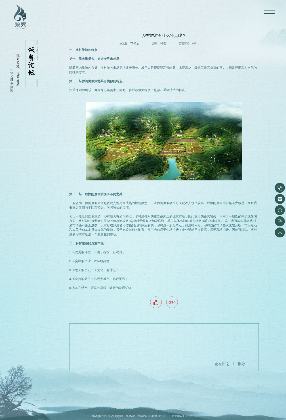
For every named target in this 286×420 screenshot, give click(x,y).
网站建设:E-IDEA (182, 416)
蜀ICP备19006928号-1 (151, 416)
